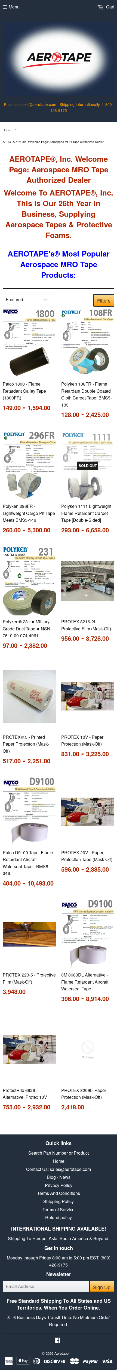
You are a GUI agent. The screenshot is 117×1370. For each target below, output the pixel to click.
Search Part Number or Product (58, 1153)
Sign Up (101, 1286)
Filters (103, 300)
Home (7, 130)
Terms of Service (58, 1209)
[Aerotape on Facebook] (57, 1340)
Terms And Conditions (58, 1193)
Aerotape (61, 1353)
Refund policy (58, 1217)
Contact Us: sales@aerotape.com (58, 1169)
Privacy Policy (58, 1185)
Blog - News (58, 1177)
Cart (109, 7)
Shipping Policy (58, 1201)
